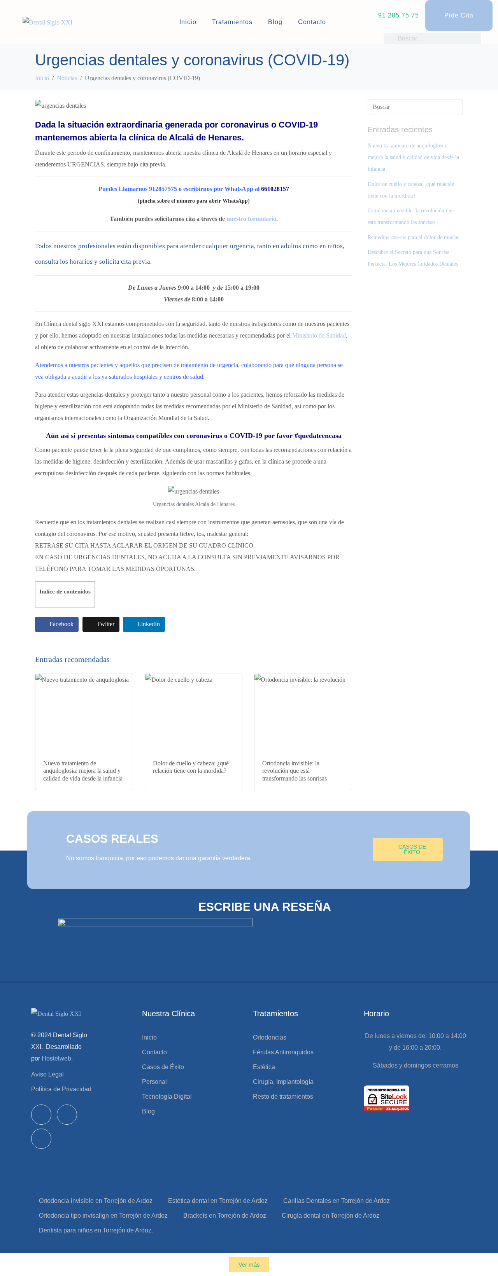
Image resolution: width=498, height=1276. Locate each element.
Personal (154, 1081)
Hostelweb (56, 1058)
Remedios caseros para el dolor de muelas (413, 237)
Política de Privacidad (61, 1089)
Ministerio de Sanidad (319, 335)
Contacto (312, 22)
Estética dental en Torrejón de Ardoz (218, 1200)
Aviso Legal (47, 1074)
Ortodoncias (269, 1037)
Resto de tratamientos (283, 1096)
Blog (275, 22)
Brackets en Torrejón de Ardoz (224, 1215)
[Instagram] (67, 1114)
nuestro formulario (251, 218)
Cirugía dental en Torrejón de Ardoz (330, 1215)
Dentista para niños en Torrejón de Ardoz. (96, 1230)
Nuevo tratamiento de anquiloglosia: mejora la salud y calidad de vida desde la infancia (413, 157)
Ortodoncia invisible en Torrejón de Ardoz (96, 1200)
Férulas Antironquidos (283, 1052)
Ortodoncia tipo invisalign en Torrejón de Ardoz (103, 1215)
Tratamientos (232, 22)
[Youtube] (41, 1139)
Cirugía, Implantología (283, 1081)
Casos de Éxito (163, 1067)
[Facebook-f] (41, 1114)
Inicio (187, 22)
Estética (264, 1067)
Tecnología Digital (167, 1096)
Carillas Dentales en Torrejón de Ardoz (336, 1200)
